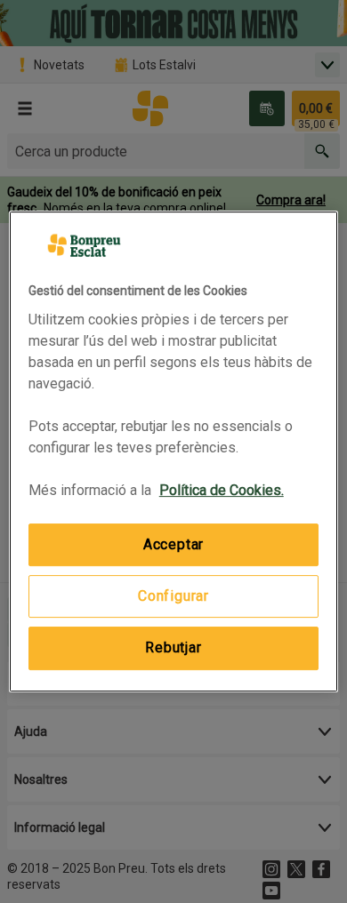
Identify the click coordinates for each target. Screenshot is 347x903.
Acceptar (173, 544)
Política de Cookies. (221, 490)
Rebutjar (173, 647)
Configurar (173, 595)
